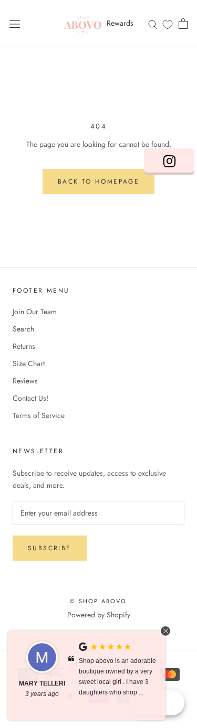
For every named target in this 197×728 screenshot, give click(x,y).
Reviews (25, 381)
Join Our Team (35, 311)
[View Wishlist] (167, 24)
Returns (24, 346)
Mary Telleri (42, 683)
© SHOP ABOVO (98, 601)
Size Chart (29, 363)
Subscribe (49, 548)
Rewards (120, 23)
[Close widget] (165, 631)
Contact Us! (30, 398)
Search (23, 329)
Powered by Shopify (98, 614)
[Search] (153, 23)
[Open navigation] (14, 23)
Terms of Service (39, 415)
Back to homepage (98, 181)
